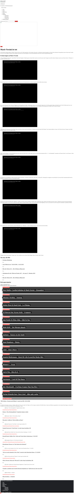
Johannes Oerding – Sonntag (12, 297)
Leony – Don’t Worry (10, 349)
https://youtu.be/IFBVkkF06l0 (9, 229)
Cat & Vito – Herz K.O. (10, 372)
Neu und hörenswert (6, 287)
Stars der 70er (22, 442)
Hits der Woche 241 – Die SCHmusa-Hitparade (14, 268)
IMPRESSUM (2, 480)
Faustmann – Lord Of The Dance (14, 379)
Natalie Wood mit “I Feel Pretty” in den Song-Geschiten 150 (17, 428)
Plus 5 (16, 409)
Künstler (4, 14)
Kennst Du (7, 489)
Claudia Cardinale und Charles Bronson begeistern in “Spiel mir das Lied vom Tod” (22, 468)
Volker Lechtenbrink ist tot (5, 284)
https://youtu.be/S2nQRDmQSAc (9, 182)
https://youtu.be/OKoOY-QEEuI (9, 62)
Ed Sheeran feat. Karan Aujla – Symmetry (17, 312)
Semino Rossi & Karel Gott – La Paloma (16, 305)
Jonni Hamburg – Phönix (11, 342)
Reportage (7, 16)
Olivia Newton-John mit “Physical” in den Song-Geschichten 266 (18, 460)
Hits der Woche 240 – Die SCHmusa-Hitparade (14, 277)
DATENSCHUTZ (9, 480)
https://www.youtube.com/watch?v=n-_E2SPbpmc (12, 206)
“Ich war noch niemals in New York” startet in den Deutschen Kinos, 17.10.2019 (21, 452)
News (4, 10)
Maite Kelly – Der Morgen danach (14, 327)
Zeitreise (13, 409)
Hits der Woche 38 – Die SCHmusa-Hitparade (8, 285)
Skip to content (3, 0)
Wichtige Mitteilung (7, 260)
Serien (10, 398)
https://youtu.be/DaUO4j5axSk (9, 134)
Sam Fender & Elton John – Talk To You (16, 320)
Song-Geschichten (16, 425)
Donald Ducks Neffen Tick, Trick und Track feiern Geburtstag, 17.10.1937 (20, 436)
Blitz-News (5, 484)
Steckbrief (7, 15)
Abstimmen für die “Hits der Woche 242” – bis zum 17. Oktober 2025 (19, 273)
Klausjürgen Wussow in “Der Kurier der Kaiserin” (14, 444)
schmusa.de (2, 3)
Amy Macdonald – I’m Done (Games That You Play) (20, 387)
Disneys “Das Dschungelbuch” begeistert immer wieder (15, 411)
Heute (4, 13)
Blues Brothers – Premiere (9, 476)
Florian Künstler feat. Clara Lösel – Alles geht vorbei (20, 394)
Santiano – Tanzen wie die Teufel (14, 335)
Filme (10, 409)
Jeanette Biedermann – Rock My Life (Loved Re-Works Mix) (23, 357)
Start (3, 9)
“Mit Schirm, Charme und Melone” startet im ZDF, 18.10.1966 (15, 401)
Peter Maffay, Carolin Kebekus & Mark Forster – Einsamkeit (23, 290)
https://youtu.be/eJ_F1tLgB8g (9, 158)
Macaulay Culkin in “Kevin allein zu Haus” (13, 420)
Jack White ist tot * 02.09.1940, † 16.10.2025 (13, 264)
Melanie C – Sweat (9, 364)
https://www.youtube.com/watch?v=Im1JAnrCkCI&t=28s (14, 110)
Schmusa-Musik (6, 19)
